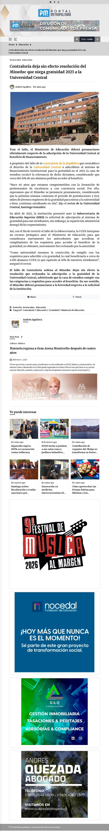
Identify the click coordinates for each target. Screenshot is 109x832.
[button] (77, 39)
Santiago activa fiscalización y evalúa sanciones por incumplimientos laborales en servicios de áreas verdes (23, 489)
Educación (27, 60)
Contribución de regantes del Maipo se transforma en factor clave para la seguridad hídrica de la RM (84, 449)
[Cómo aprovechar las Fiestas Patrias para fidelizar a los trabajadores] (85, 469)
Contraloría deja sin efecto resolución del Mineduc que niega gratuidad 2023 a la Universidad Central (48, 72)
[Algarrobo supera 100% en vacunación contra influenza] (24, 429)
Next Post (14, 337)
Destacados (15, 60)
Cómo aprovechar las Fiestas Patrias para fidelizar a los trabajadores (84, 489)
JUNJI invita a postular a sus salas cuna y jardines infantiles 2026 (54, 449)
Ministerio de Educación (72, 310)
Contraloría (28, 310)
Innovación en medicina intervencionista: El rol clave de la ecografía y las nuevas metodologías (54, 489)
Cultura (13, 343)
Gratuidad (54, 310)
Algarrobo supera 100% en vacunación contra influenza (22, 449)
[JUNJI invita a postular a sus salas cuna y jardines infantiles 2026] (54, 429)
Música (21, 343)
